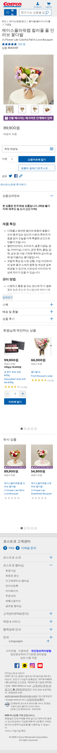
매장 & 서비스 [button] (12, 621)
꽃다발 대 (35, 372)
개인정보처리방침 (41, 650)
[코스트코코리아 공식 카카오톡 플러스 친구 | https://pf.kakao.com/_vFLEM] (25, 666)
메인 (4, 21)
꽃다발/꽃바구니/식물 (39, 21)
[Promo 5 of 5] (35, 429)
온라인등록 (12, 585)
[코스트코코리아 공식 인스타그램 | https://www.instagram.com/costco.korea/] (32, 666)
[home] (12, 4)
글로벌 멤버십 (13, 606)
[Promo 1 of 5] (21, 429)
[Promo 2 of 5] (25, 429)
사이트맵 (11, 650)
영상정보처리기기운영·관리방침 (28, 654)
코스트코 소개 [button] (12, 557)
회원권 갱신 (12, 575)
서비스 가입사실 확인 (15, 730)
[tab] (28, 557)
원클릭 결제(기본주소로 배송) (37, 168)
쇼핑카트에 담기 (37, 159)
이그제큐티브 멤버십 (17, 580)
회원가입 (11, 570)
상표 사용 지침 (28, 657)
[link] (10, 176)
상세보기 (8, 297)
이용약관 (23, 650)
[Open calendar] (51, 149)
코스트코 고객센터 (17, 541)
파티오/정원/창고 (17, 21)
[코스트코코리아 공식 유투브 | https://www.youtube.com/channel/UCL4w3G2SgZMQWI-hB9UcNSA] (40, 666)
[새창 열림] (8, 705)
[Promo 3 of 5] (28, 429)
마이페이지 (12, 590)
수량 (4, 158)
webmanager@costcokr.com (20, 696)
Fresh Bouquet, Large (42, 375)
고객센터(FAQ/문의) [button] (16, 613)
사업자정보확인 (35, 699)
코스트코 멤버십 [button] (13, 565)
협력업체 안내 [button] (12, 629)
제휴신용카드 (13, 600)
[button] (48, 12)
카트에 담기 (15, 401)
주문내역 (11, 595)
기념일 (8, 24)
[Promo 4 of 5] (32, 429)
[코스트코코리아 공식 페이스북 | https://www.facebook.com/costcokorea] (17, 666)
